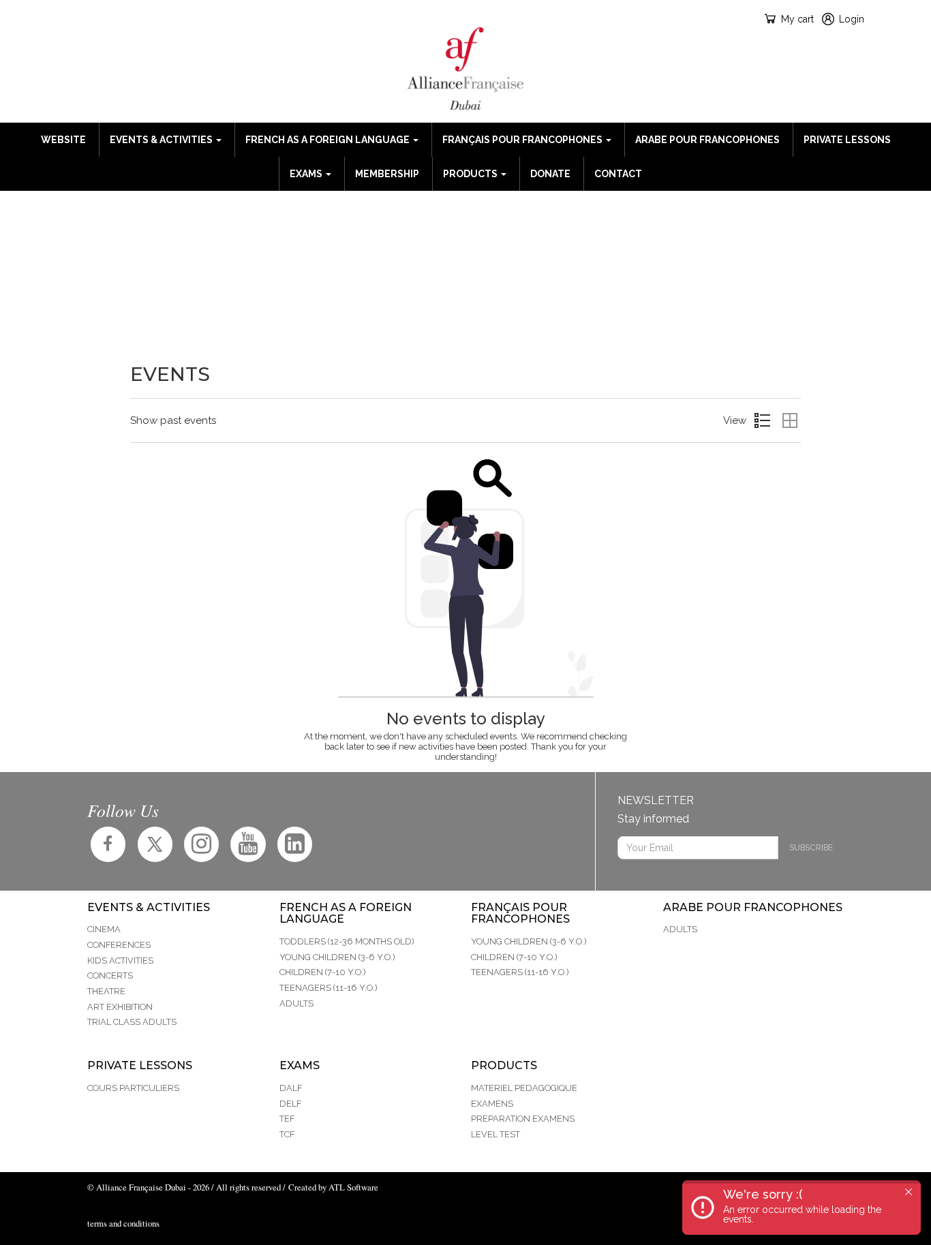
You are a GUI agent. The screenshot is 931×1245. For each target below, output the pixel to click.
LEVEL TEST (495, 1134)
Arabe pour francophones (707, 139)
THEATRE (106, 991)
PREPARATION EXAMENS (523, 1118)
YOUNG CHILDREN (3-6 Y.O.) (337, 957)
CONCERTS (110, 975)
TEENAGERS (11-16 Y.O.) (328, 988)
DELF (290, 1103)
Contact (618, 173)
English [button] (99, 19)
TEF (286, 1118)
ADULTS (296, 1003)
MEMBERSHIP (387, 173)
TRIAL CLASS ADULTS (132, 1022)
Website (63, 139)
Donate (550, 173)
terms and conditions (123, 1223)
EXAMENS (492, 1103)
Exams (307, 173)
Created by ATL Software (333, 1187)
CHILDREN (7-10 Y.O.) (322, 972)
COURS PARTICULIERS (133, 1088)
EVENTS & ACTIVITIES (162, 139)
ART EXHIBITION (120, 1007)
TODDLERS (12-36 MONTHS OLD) (346, 941)
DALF (290, 1088)
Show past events (173, 420)
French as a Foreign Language (328, 139)
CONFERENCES (119, 945)
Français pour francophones (523, 139)
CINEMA (104, 929)
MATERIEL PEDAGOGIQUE (524, 1088)
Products (471, 173)
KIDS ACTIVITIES (120, 960)
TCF (286, 1134)
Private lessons (847, 139)
